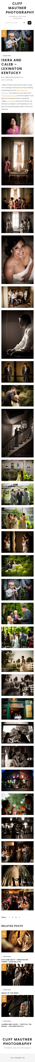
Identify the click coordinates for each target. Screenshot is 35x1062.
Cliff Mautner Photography (20, 8)
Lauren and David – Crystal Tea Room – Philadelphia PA (16, 1025)
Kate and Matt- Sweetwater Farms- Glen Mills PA (14, 961)
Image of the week (9, 993)
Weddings (7, 55)
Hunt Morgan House (8, 96)
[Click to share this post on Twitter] (12, 917)
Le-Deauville (10, 101)
